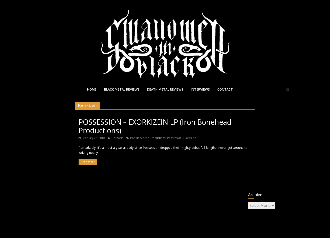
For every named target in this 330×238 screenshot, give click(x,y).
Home (92, 89)
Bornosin (118, 138)
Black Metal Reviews (121, 89)
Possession (174, 138)
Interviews (200, 89)
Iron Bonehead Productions (147, 138)
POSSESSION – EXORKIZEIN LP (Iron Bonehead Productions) (155, 126)
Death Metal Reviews (165, 89)
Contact (225, 89)
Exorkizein (189, 138)
